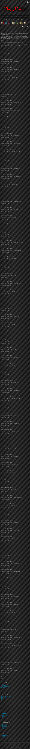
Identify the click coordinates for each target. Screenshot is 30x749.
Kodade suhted (4, 725)
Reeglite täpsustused (5, 735)
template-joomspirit (15, 747)
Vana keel (3, 728)
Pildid (2, 717)
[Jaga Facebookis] (28, 1)
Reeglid (10, 19)
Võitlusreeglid (4, 713)
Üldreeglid (3, 712)
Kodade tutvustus (4, 724)
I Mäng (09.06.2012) (5, 736)
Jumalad (3, 727)
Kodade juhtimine (4, 726)
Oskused (3, 714)
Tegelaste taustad (4, 715)
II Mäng (18, 19)
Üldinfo (14, 19)
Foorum (3, 716)
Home (7, 19)
